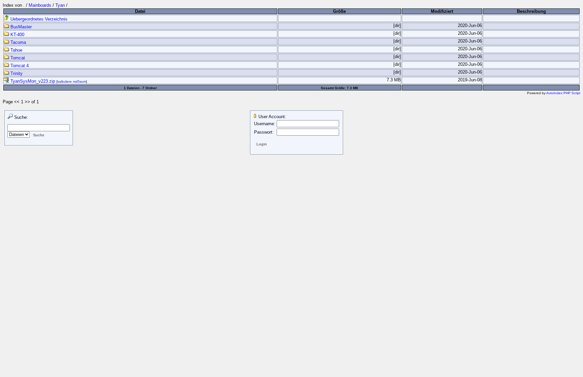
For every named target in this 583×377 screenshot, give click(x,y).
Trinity (16, 73)
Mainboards (40, 5)
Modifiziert (442, 11)
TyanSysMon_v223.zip (32, 81)
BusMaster (20, 26)
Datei (140, 11)
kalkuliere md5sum (71, 81)
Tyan (60, 5)
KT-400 (16, 34)
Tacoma (17, 42)
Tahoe (15, 50)
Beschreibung (531, 11)
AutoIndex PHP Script (563, 93)
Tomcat (17, 57)
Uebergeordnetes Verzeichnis (38, 19)
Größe (339, 11)
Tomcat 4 (19, 65)
